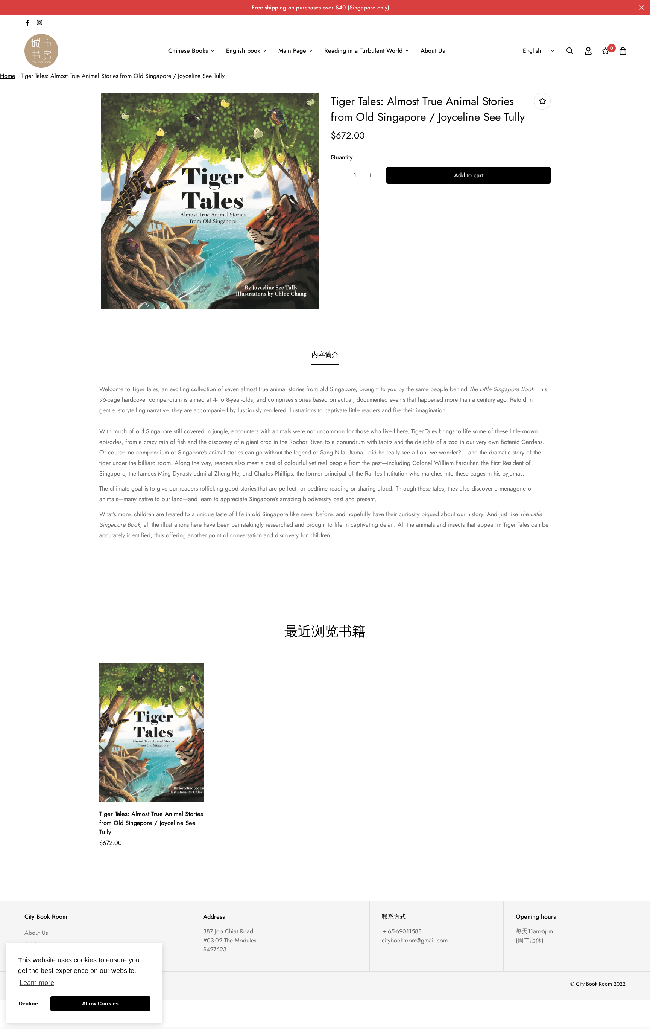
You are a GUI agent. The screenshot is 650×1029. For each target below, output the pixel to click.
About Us (433, 50)
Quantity (342, 157)
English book (243, 50)
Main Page (292, 50)
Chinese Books (188, 50)
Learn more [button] (37, 982)
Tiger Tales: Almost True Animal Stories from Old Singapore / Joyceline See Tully (123, 76)
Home (7, 76)
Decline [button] (28, 1003)
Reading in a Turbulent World (363, 50)
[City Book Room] (41, 51)
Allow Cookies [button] (100, 1003)
